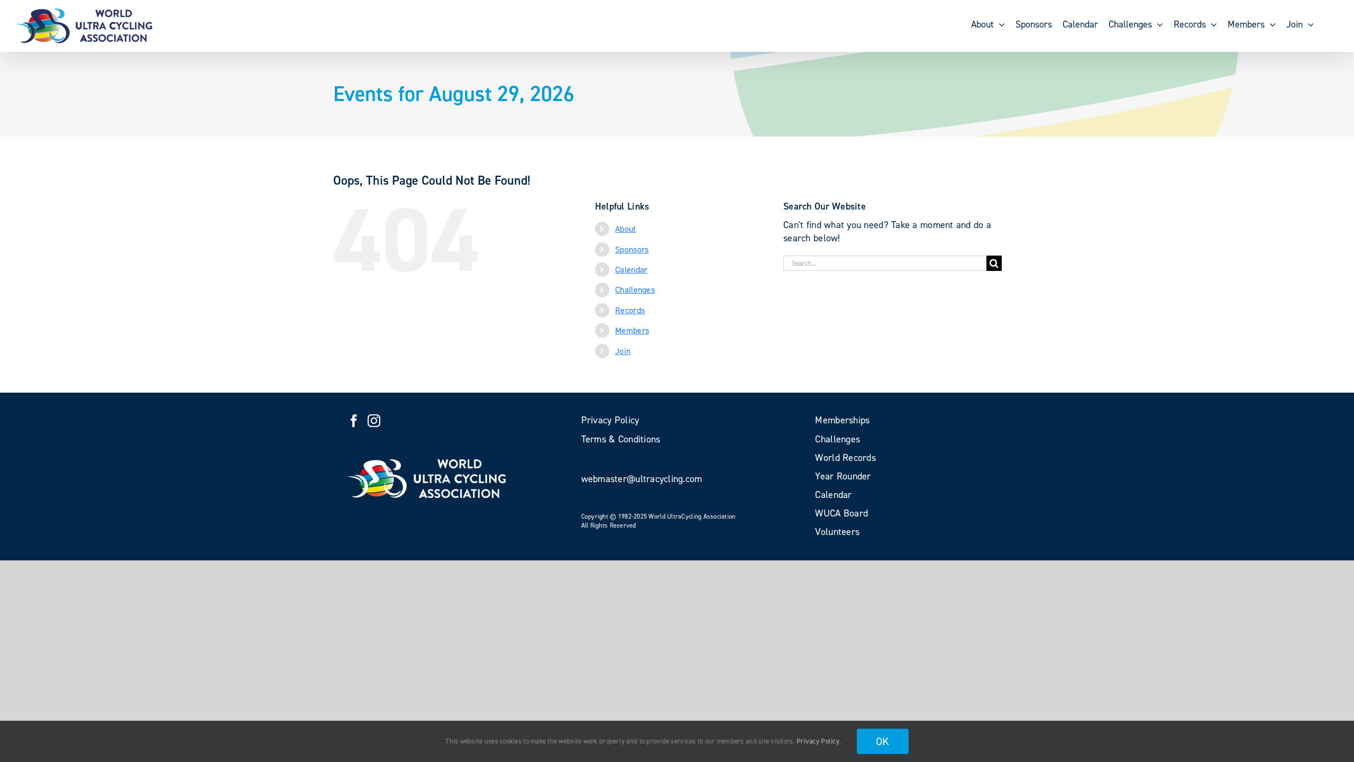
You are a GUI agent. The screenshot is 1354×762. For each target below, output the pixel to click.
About (625, 228)
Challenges (635, 289)
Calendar (631, 269)
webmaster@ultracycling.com (641, 479)
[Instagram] (374, 421)
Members (632, 330)
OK (883, 741)
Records (630, 310)
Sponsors (631, 249)
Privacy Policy (818, 741)
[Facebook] (354, 421)
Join (622, 351)
